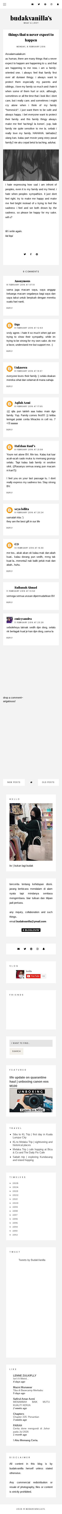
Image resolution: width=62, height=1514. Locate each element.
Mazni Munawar (22, 1387)
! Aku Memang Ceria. (25, 1440)
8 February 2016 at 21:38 (28, 449)
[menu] (4, 4)
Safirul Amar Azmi (24, 1398)
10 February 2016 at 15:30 (29, 548)
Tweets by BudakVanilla (32, 1259)
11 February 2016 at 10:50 (21, 591)
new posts (13, 782)
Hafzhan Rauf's (24, 446)
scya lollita (21, 509)
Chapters (18, 1413)
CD (16, 544)
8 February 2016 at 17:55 (28, 406)
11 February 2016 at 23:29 (29, 622)
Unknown (20, 367)
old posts (48, 782)
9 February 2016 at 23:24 (28, 512)
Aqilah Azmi (22, 402)
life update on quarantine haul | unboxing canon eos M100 (29, 1082)
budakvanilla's (31, 18)
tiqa (17, 324)
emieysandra (23, 619)
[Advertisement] (31, 743)
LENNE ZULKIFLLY (24, 1375)
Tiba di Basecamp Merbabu (28, 1390)
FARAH (17, 1425)
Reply (10, 308)
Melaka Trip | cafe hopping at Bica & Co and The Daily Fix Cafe (33, 1151)
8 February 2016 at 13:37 (28, 371)
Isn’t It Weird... (21, 1378)
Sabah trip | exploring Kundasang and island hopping (33, 1158)
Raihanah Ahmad (25, 587)
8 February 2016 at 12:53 (28, 328)
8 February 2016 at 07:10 (21, 285)
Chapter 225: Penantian (26, 1416)
